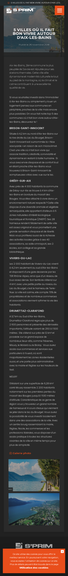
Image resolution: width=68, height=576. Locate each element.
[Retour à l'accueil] (20, 12)
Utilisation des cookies (33, 567)
